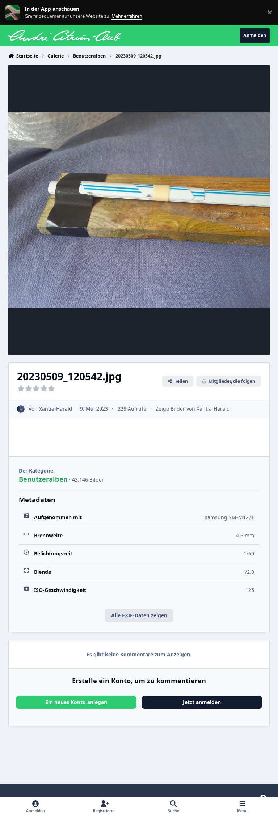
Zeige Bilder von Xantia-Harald (193, 408)
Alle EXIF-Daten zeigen (139, 615)
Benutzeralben (43, 479)
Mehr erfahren (18, 12)
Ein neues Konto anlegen (76, 702)
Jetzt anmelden (202, 702)
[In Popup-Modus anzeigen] (139, 210)
